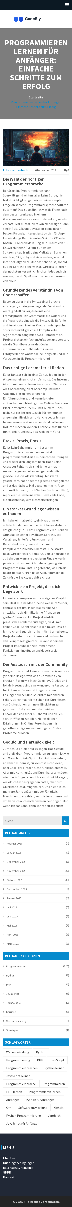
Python (10, 975)
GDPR (7, 1172)
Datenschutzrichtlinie (18, 1168)
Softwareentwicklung (32, 1108)
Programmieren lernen (45, 1092)
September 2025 (17, 889)
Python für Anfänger (40, 1100)
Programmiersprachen (22, 1068)
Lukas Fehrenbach (15, 170)
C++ (9, 1108)
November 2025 (16, 871)
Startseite (36, 97)
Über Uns (9, 1158)
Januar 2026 (14, 852)
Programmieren (54, 1084)
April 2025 (12, 934)
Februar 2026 (14, 843)
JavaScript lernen (18, 1076)
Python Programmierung (23, 1115)
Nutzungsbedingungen (18, 1163)
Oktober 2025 (15, 880)
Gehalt (59, 1108)
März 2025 (13, 944)
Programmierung (16, 966)
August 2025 (14, 898)
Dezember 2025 (16, 862)
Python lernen (54, 1068)
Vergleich (54, 1115)
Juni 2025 (12, 916)
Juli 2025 (12, 907)
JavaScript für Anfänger (22, 1123)
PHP (8, 984)
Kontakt (9, 1177)
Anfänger (12, 1100)
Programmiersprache (21, 1084)
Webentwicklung (16, 1021)
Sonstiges (12, 1030)
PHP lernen (14, 1092)
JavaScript (12, 993)
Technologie (13, 1003)
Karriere (11, 1012)
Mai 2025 (12, 925)
